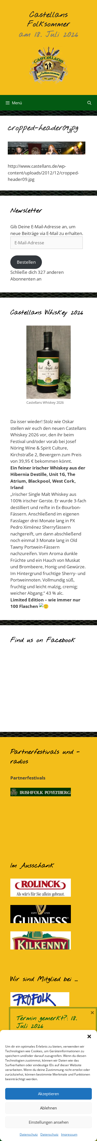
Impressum (69, 1134)
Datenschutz (29, 1134)
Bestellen (26, 262)
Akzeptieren (48, 1093)
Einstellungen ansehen (49, 1122)
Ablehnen (48, 1107)
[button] (89, 1036)
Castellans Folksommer (48, 20)
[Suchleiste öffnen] (89, 103)
